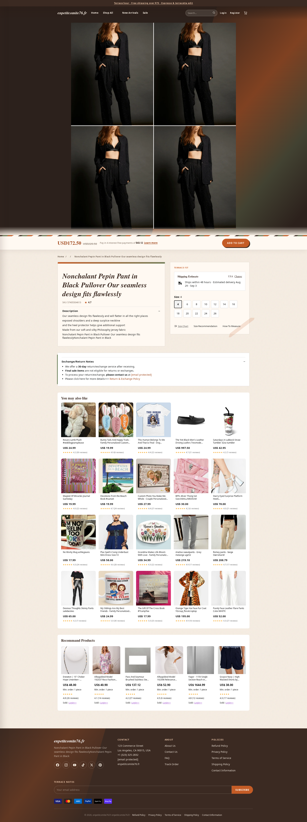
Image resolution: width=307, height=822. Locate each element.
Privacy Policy (219, 751)
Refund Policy (220, 745)
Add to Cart (235, 243)
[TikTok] (83, 765)
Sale (145, 12)
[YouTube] (74, 765)
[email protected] (141, 374)
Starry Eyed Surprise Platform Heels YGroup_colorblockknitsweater (228, 498)
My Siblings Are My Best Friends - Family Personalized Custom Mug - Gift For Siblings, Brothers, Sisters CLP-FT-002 (115, 610)
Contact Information (224, 770)
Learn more (151, 242)
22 (196, 313)
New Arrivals (130, 12)
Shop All (108, 12)
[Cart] (245, 13)
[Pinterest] (100, 765)
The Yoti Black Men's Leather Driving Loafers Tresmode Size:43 (190, 442)
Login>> (73, 702)
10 (205, 304)
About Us (170, 745)
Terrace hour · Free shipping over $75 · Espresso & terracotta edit (153, 3)
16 (233, 304)
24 (205, 313)
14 (224, 304)
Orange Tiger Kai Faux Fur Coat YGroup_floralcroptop (191, 610)
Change (238, 276)
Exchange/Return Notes (78, 361)
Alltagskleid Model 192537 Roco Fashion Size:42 (104, 678)
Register (235, 12)
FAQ (167, 758)
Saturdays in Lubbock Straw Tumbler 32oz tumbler (226, 441)
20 (187, 313)
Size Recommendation (205, 326)
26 (215, 313)
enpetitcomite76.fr (72, 12)
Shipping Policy (221, 764)
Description (70, 311)
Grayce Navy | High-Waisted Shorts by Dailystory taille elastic (231, 678)
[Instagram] (66, 765)
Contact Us (171, 751)
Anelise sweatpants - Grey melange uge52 (188, 553)
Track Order (172, 764)
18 (178, 313)
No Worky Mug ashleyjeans (76, 552)
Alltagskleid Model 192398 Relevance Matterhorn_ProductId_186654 (169, 678)
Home (94, 12)
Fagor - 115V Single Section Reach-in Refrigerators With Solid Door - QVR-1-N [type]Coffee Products (200, 678)
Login (223, 12)
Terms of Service (221, 758)
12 (215, 304)
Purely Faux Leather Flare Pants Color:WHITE (228, 610)
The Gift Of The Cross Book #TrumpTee (151, 610)
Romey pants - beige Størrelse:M (223, 553)
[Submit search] (214, 13)
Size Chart (183, 326)
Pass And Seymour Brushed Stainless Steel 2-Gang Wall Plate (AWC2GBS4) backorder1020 (137, 678)
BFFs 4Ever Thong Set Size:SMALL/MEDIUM (186, 497)
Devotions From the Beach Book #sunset (113, 497)
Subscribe (242, 789)
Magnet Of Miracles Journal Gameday (76, 497)
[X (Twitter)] (91, 765)
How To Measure (231, 326)
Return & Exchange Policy (125, 378)
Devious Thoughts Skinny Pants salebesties (78, 610)
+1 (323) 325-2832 (128, 754)
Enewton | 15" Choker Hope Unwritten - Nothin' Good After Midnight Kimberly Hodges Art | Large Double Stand (74, 678)
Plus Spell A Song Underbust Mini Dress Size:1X (114, 553)
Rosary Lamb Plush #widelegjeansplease (73, 441)
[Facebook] (57, 765)
